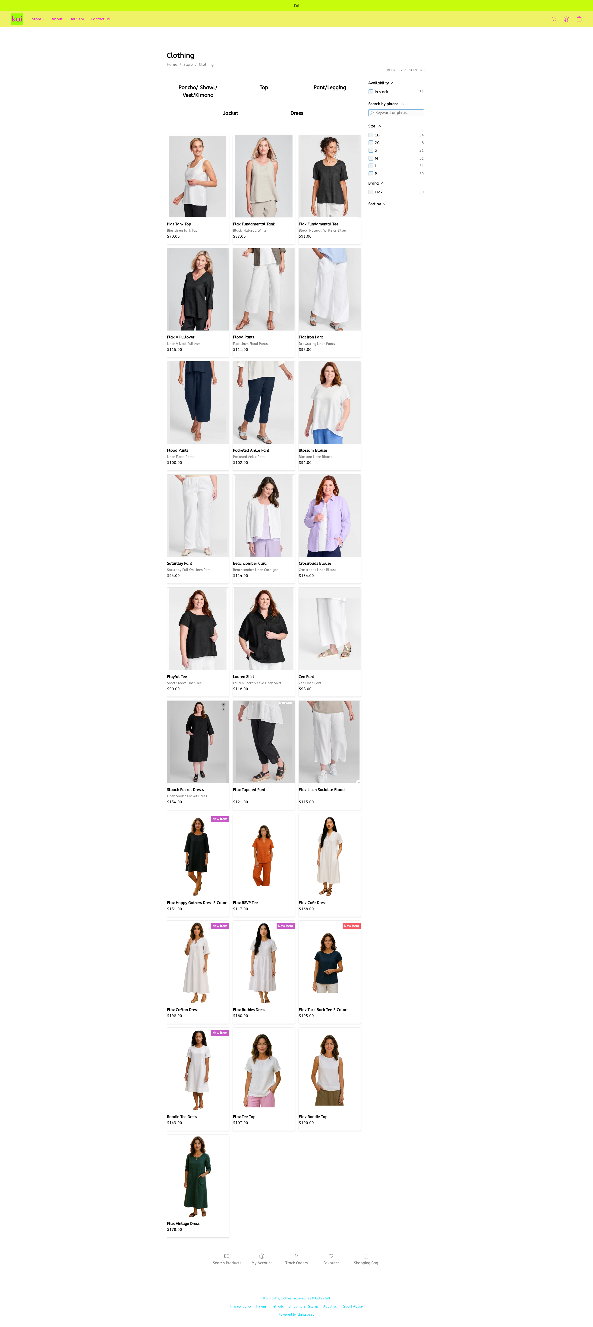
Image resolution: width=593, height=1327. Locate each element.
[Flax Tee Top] (264, 1069)
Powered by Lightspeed (297, 1315)
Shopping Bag (366, 1263)
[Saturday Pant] (198, 516)
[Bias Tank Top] (198, 176)
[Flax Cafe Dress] (330, 855)
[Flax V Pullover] (198, 289)
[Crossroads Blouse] (330, 516)
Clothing (206, 64)
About (57, 19)
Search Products (227, 1263)
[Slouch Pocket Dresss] (198, 742)
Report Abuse (352, 1306)
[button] (17, 19)
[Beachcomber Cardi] (264, 516)
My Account (262, 1263)
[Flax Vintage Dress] (198, 1176)
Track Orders (296, 1263)
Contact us (100, 19)
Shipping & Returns (303, 1306)
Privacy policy (241, 1306)
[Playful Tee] (198, 629)
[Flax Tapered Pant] (264, 742)
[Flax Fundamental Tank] (264, 176)
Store (37, 19)
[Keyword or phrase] (371, 112)
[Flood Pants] (264, 289)
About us (330, 1306)
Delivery (76, 19)
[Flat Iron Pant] (330, 289)
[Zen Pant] (330, 629)
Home (172, 64)
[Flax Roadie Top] (330, 1069)
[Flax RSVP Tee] (264, 855)
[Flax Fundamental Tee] (330, 176)
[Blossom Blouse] (330, 402)
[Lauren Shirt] (264, 629)
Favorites (331, 1263)
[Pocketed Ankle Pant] (264, 402)
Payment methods (270, 1306)
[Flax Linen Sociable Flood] (330, 742)
